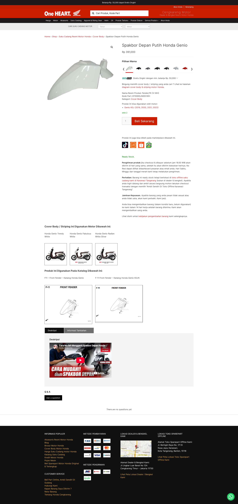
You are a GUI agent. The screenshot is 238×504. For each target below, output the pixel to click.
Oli (112, 20)
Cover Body (98, 36)
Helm (106, 20)
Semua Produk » (151, 20)
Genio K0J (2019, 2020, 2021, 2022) (141, 107)
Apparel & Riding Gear (93, 20)
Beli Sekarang (144, 121)
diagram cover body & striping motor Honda (143, 87)
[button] (112, 47)
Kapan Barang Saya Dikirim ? (58, 488)
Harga (48, 20)
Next (192, 68)
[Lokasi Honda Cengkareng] (135, 456)
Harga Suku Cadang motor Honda (60, 451)
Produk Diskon (136, 20)
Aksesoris (64, 20)
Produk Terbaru (122, 20)
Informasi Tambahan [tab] (76, 330)
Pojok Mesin (50, 460)
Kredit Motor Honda (54, 457)
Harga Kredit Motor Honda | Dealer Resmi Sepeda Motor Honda (62, 13)
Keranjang (189, 7)
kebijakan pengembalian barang (153, 216)
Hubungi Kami (51, 485)
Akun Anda (178, 7)
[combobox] (119, 13)
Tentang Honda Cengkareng (58, 494)
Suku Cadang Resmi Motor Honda (75, 36)
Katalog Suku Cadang (55, 454)
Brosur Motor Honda (54, 445)
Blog (47, 442)
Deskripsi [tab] (52, 330)
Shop (54, 36)
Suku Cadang (76, 20)
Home (47, 36)
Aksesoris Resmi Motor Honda (59, 439)
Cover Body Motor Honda (57, 448)
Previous (123, 68)
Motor (55, 20)
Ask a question (53, 398)
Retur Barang (51, 491)
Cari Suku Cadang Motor (80, 26)
